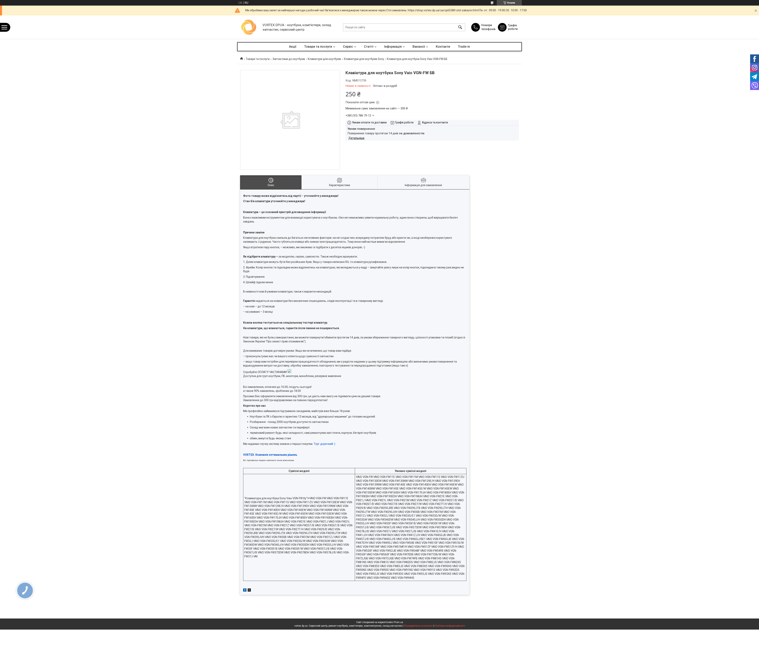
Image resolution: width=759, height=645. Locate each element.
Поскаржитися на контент (418, 625)
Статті (368, 46)
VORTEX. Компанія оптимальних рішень (270, 454)
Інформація (393, 46)
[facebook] (244, 590)
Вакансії (419, 46)
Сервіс (348, 46)
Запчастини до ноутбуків (289, 59)
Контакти (443, 46)
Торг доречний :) (324, 443)
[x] (249, 590)
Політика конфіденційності (450, 625)
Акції (292, 46)
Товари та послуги (318, 46)
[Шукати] (460, 27)
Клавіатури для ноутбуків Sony (364, 59)
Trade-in (464, 46)
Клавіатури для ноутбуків (324, 59)
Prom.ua (398, 622)
